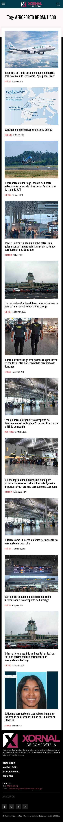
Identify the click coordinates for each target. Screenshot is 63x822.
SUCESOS (8, 372)
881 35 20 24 (12, 786)
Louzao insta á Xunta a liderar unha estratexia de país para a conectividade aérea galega (31, 305)
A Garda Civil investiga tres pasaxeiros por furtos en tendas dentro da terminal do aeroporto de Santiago (31, 363)
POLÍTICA (8, 82)
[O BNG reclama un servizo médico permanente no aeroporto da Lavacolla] (31, 516)
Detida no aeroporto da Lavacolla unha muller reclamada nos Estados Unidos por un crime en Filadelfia (30, 717)
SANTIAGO (8, 195)
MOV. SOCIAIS (9, 432)
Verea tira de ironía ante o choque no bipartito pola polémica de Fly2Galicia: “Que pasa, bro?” (30, 74)
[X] (25, 806)
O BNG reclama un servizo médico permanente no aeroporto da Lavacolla (31, 541)
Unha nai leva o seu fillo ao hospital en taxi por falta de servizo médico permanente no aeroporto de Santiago (30, 657)
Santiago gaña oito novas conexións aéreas (28, 129)
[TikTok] (18, 806)
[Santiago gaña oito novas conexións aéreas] (31, 106)
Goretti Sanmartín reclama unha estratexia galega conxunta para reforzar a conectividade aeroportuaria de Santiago (30, 246)
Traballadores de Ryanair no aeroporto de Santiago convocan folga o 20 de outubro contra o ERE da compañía (31, 423)
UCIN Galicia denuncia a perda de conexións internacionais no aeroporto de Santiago (28, 598)
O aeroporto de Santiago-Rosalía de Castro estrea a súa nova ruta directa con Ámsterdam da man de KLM (30, 186)
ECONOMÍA (8, 255)
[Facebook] (4, 806)
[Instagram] (11, 806)
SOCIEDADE (8, 135)
